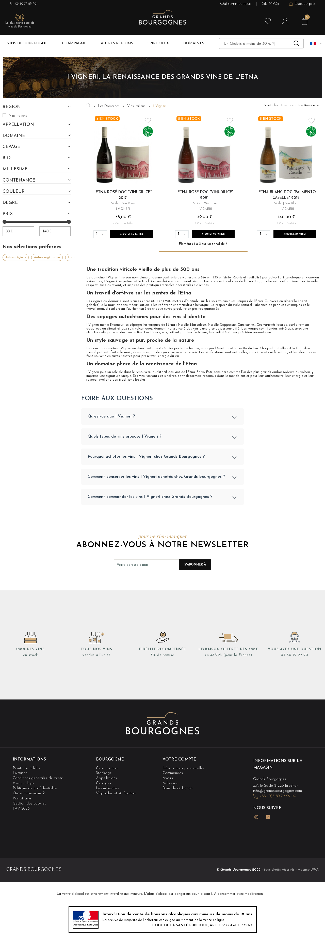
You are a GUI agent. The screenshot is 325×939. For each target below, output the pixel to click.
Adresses (169, 783)
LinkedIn (268, 817)
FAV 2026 (21, 809)
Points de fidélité (27, 768)
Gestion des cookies (29, 804)
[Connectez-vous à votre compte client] (285, 21)
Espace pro (305, 4)
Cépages (103, 783)
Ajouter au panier (131, 234)
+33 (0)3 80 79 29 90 (277, 796)
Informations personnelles (183, 768)
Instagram (256, 817)
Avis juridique (24, 783)
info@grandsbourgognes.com (277, 791)
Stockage (104, 773)
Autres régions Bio (47, 257)
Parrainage (22, 798)
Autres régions (15, 257)
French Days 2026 (80, 257)
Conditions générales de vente (38, 778)
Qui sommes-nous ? (28, 793)
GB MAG (270, 4)
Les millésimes (107, 788)
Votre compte (179, 759)
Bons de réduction (177, 788)
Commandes (172, 773)
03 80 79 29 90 (25, 3)
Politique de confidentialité (35, 788)
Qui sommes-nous (235, 4)
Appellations (106, 778)
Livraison (20, 773)
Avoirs (167, 778)
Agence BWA (308, 870)
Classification (107, 768)
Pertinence (306, 105)
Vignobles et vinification (116, 793)
